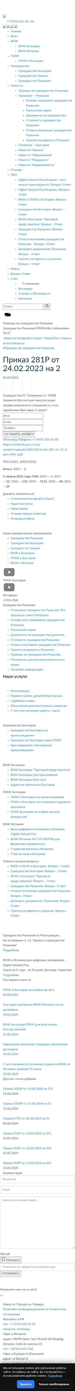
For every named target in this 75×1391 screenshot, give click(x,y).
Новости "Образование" (35, 155)
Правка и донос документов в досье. (36, 695)
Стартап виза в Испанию (28, 854)
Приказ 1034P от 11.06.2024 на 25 (27, 1103)
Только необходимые (54, 1384)
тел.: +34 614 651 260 (18, 1348)
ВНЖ (14, 41)
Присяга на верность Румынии (47, 140)
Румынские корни (38, 110)
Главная (16, 31)
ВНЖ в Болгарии (23, 553)
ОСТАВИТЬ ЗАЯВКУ (18, 434)
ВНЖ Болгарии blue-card (29, 779)
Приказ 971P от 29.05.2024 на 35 (26, 1118)
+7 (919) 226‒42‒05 (20, 21)
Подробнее (11, 950)
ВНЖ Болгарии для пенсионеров (34, 774)
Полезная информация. (27, 669)
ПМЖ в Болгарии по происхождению (37, 797)
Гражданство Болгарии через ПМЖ (36, 740)
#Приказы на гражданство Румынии (28, 348)
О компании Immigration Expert (32, 498)
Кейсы (15, 268)
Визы (14, 36)
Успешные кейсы (23, 518)
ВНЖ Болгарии (29, 46)
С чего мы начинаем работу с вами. (35, 710)
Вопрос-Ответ (21, 273)
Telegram (25, 439)
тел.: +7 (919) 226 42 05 (19, 1324)
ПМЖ (15, 56)
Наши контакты (22, 503)
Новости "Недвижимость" (36, 165)
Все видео (25, 288)
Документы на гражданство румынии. (38, 634)
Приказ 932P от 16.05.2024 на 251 (27, 1133)
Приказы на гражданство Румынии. (36, 654)
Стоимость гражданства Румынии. (35, 639)
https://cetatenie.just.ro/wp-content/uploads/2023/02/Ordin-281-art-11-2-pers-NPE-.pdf (35, 449)
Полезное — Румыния (33, 95)
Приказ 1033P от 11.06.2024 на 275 (28, 1088)
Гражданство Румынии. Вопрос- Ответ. (38, 886)
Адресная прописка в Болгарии (33, 784)
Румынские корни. (24, 629)
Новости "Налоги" (31, 150)
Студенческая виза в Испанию (32, 848)
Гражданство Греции (33, 75)
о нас (14, 278)
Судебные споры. (23, 700)
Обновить (12, 1260)
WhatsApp (10, 439)
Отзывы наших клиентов (28, 513)
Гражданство (20, 65)
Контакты (25, 298)
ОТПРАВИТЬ (11, 1273)
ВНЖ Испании (28, 51)
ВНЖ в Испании (22, 562)
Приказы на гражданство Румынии (43, 90)
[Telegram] (27, 384)
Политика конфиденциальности (25, 1309)
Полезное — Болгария (33, 145)
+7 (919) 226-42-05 (45, 439)
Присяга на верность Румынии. (33, 649)
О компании (30, 283)
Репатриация (20, 691)
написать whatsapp (16, 1329)
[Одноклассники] (8, 384)
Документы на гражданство (46, 115)
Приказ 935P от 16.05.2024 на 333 (27, 1148)
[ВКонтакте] (17, 384)
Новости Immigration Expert (23, 338)
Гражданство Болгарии (34, 71)
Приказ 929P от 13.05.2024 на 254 (27, 1163)
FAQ (14, 174)
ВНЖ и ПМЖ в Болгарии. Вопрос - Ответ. (40, 866)
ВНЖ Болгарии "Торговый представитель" (41, 769)
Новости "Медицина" (33, 159)
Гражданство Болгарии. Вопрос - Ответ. (39, 871)
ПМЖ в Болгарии (30, 60)
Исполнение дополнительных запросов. (39, 705)
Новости (17, 85)
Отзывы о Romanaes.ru (34, 293)
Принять (26, 1384)
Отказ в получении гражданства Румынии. (41, 644)
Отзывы (16, 169)
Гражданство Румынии (34, 80)
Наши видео (19, 508)
